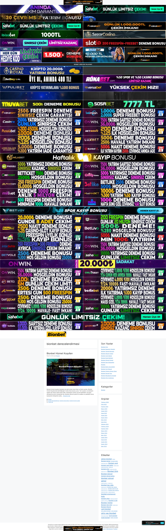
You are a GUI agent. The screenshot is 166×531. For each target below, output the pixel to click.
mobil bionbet (105, 517)
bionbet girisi (105, 469)
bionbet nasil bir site (113, 488)
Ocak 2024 (104, 439)
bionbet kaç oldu (107, 485)
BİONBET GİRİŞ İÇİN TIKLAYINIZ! (83, 64)
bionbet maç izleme (112, 487)
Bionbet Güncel (106, 474)
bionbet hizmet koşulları (75, 400)
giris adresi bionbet (106, 511)
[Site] (41, 112)
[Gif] (83, 157)
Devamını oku (66, 396)
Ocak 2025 (104, 413)
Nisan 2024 (104, 433)
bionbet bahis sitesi (104, 463)
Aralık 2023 (104, 442)
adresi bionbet (106, 459)
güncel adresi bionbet (104, 515)
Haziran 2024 (104, 428)
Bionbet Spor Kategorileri (107, 362)
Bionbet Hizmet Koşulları (60, 353)
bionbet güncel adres (108, 476)
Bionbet (49, 399)
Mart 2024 (104, 435)
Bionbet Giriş (104, 347)
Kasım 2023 (104, 444)
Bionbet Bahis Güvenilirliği (108, 367)
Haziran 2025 (104, 406)
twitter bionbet (114, 517)
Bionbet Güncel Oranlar (107, 360)
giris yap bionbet (108, 513)
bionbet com (111, 467)
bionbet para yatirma (113, 490)
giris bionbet (114, 511)
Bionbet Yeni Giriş (106, 505)
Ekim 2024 (104, 420)
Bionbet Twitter (107, 503)
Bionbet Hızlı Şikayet (106, 369)
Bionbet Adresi (105, 461)
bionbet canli (113, 463)
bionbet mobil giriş (104, 488)
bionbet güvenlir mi (104, 483)
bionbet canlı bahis (107, 465)
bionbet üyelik (115, 505)
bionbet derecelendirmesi (53, 400)
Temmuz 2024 (105, 426)
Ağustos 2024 (104, 424)
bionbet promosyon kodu (108, 495)
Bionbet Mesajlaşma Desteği (108, 375)
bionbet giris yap (104, 471)
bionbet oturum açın (104, 490)
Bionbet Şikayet (106, 507)
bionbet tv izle (112, 500)
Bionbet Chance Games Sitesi (109, 371)
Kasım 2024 (104, 417)
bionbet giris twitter (113, 469)
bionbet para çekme (104, 492)
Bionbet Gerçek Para (106, 373)
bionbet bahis (114, 461)
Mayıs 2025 (104, 409)
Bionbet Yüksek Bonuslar (107, 351)
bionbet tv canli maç (104, 500)
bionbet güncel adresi (64, 400)
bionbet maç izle (104, 487)
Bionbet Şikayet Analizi (107, 353)
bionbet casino (116, 465)
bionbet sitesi (105, 498)
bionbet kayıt (110, 483)
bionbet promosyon (111, 492)
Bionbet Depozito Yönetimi (108, 349)
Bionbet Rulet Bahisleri (107, 358)
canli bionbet (106, 509)
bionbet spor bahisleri (114, 498)
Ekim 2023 (104, 446)
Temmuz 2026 (105, 402)
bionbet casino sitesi (104, 467)
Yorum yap (50, 402)
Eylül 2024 (104, 422)
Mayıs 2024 (104, 431)
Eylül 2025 (104, 404)
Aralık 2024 (104, 415)
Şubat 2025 (104, 411)
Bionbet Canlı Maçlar (106, 356)
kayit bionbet (113, 515)
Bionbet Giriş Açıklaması (107, 378)
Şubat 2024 (104, 437)
